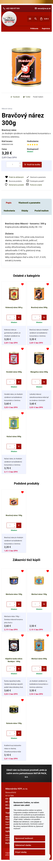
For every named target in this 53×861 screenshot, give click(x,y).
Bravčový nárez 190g (14, 515)
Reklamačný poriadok (16, 185)
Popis (8, 202)
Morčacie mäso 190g (14, 594)
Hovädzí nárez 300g (14, 372)
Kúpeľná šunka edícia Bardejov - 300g (13, 660)
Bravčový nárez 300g (39, 307)
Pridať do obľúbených (16, 177)
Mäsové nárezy (7, 109)
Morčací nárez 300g (39, 659)
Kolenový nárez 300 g (14, 307)
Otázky (24, 210)
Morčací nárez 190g (39, 594)
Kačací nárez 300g (14, 436)
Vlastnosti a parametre (29, 202)
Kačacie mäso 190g (14, 723)
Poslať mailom (42, 210)
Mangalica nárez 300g (39, 372)
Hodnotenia (9, 210)
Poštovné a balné (36, 185)
